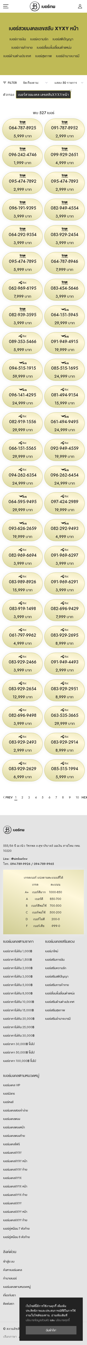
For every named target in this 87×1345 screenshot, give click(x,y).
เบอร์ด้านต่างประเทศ (17, 56)
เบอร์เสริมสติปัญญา (56, 976)
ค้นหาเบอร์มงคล (12, 1270)
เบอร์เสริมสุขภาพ (55, 1010)
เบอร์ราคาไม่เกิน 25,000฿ (18, 1027)
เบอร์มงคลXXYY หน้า (15, 1212)
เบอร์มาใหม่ (51, 951)
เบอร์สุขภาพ (43, 56)
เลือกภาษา (10, 1336)
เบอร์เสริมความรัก (55, 968)
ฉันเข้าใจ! (51, 1330)
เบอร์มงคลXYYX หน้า (15, 1186)
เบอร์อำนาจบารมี (67, 56)
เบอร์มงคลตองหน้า (14, 1127)
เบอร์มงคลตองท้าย (14, 1136)
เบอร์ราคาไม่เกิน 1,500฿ (17, 959)
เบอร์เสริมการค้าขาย (57, 985)
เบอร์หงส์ (8, 1102)
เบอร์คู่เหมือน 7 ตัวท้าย (16, 1228)
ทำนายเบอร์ (10, 1278)
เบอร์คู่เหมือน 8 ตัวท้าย (16, 1237)
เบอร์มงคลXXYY (12, 1203)
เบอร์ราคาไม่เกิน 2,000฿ (18, 968)
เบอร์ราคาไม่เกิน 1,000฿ (17, 951)
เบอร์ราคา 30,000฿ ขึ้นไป (18, 1044)
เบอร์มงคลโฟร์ (11, 1144)
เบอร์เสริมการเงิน (54, 959)
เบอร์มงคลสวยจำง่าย (15, 1110)
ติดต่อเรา (8, 1304)
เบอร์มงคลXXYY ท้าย (15, 1220)
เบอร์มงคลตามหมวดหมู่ (17, 1287)
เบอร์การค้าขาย (22, 47)
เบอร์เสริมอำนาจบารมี (58, 1019)
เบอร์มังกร (9, 1093)
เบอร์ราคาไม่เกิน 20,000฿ (18, 1019)
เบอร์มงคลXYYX (12, 1178)
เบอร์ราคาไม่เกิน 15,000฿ (18, 1010)
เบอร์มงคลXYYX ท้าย (15, 1195)
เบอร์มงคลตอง (11, 1119)
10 (77, 797)
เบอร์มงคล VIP (11, 1085)
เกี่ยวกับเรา (9, 1295)
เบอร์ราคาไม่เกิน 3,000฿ (18, 976)
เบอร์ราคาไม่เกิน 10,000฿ (18, 1002)
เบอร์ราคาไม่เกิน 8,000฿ (18, 993)
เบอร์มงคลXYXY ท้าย (15, 1169)
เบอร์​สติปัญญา (63, 39)
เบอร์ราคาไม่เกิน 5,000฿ (18, 985)
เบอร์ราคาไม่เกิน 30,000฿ (18, 1035)
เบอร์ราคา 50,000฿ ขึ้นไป (18, 1052)
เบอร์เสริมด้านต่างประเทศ (59, 1002)
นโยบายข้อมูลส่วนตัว (37, 1320)
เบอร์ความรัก (39, 39)
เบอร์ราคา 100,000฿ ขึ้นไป (19, 1061)
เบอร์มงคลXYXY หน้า (15, 1161)
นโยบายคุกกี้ (63, 1320)
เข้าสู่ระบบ (8, 1261)
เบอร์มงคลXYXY (12, 1153)
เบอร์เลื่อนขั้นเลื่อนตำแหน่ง (54, 47)
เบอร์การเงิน (18, 39)
